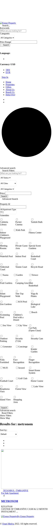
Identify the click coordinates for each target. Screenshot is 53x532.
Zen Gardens (6, 304)
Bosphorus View (5, 390)
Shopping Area (17, 400)
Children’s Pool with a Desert (18, 317)
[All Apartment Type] (8, 210)
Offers (8, 87)
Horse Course (37, 381)
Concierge (22, 346)
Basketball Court (35, 257)
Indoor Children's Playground (5, 235)
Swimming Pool (5, 316)
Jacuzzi (21, 368)
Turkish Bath (36, 222)
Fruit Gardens (6, 283)
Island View (5, 399)
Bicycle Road (37, 267)
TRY (8, 70)
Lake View (39, 386)
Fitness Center (35, 232)
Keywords (4, 28)
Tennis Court (21, 267)
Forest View (20, 389)
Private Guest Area (21, 247)
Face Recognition (18, 361)
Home (8, 82)
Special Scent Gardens (35, 247)
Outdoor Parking (3, 339)
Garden (19, 275)
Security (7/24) (19, 339)
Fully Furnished (4, 361)
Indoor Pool (20, 256)
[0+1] (8, 212)
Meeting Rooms (3, 247)
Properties (10, 84)
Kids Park (20, 230)
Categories (4, 33)
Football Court (6, 381)
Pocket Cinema (18, 223)
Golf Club (22, 378)
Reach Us (10, 92)
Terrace (35, 275)
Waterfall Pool (6, 256)
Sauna (5, 275)
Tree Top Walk (19, 294)
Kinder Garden (34, 350)
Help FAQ (10, 95)
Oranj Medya (8, 524)
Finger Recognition (34, 361)
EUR (8, 72)
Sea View (7, 325)
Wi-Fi (5, 368)
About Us (10, 89)
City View (22, 325)
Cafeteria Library (4, 223)
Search (4, 408)
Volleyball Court (4, 268)
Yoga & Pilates (34, 294)
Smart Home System (34, 371)
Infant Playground (5, 294)
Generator (7, 346)
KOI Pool (22, 301)
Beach (34, 312)
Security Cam (37, 338)
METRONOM (9, 501)
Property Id (5, 204)
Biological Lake (35, 305)
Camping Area (21, 283)
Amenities (4, 215)
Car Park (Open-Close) (35, 329)
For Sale (5, 493)
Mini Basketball (33, 284)
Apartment (14, 493)
